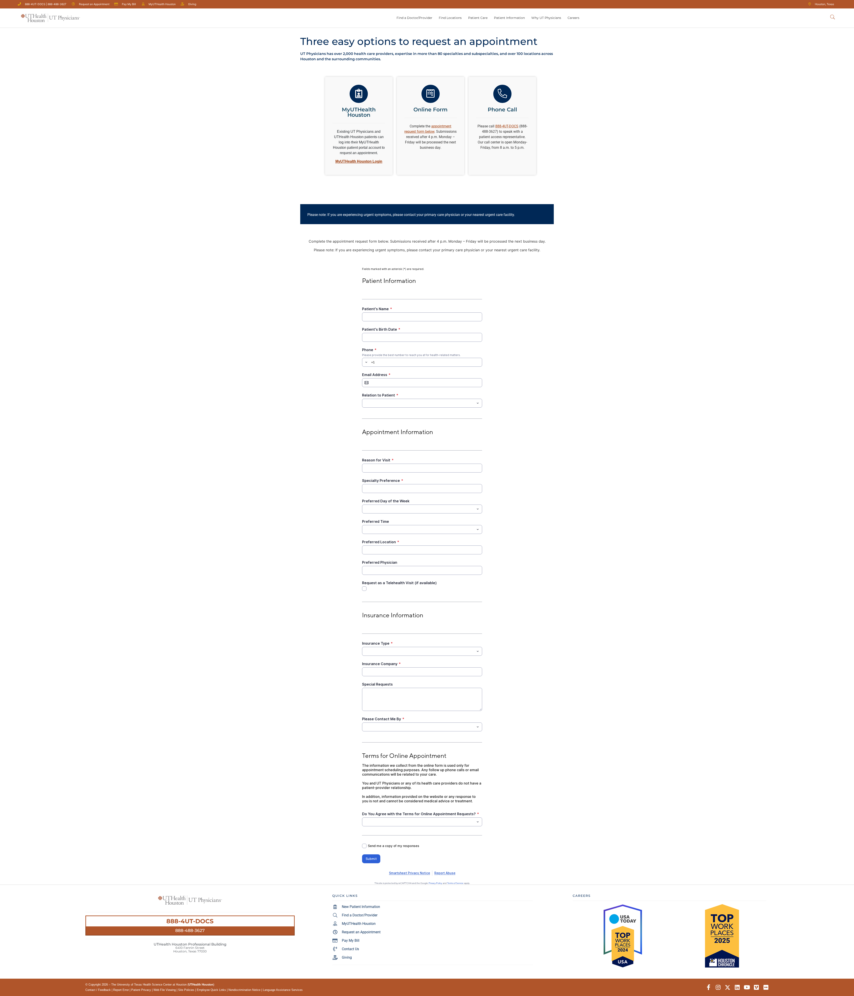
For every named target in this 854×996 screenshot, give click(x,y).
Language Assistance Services (283, 990)
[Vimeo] (756, 987)
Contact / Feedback (98, 990)
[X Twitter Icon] (727, 987)
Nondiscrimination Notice (244, 990)
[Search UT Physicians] (832, 17)
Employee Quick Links (211, 990)
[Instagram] (718, 987)
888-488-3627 (190, 930)
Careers (573, 18)
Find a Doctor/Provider (414, 18)
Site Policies (186, 990)
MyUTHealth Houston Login (358, 161)
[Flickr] (766, 987)
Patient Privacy (141, 990)
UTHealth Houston (200, 984)
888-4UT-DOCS (190, 921)
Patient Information (509, 18)
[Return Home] (50, 18)
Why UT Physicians (546, 18)
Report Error (121, 990)
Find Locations (450, 18)
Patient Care (477, 18)
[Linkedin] (737, 987)
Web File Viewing (164, 990)
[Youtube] (746, 987)
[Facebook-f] (708, 987)
